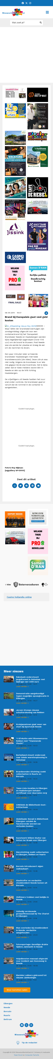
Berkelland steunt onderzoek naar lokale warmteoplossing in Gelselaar (31, 757)
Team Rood (18, 1055)
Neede (7, 1007)
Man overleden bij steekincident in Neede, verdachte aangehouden (32, 930)
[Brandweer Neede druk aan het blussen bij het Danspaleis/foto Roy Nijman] (20, 326)
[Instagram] (30, 3)
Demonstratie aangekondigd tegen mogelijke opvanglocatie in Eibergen (32, 695)
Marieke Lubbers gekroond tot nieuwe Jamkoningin (31, 976)
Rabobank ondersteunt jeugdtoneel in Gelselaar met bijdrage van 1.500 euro (30, 679)
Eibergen (8, 1003)
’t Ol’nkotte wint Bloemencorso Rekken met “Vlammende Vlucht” (31, 740)
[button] (46, 313)
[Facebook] (23, 3)
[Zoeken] (40, 23)
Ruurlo (7, 1015)
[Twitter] (26, 3)
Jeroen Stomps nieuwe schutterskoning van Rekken (30, 711)
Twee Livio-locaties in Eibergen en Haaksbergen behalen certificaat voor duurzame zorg (31, 790)
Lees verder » (22, 686)
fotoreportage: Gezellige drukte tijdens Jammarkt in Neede (32, 945)
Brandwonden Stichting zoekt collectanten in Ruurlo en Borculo (31, 773)
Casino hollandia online (19, 597)
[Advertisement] (26, 54)
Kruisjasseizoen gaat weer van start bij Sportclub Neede (31, 725)
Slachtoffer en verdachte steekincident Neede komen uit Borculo (31, 882)
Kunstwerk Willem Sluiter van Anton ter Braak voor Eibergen (31, 839)
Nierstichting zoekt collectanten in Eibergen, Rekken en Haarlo (32, 853)
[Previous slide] (6, 585)
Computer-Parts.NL (32, 1055)
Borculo (7, 1011)
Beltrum (8, 1019)
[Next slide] (47, 585)
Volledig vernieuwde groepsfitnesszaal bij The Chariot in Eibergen (32, 913)
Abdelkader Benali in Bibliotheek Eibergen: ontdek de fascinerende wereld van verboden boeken (32, 822)
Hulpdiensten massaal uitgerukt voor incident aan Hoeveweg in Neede (32, 961)
